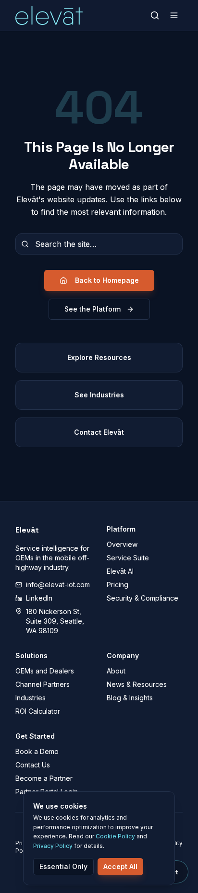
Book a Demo (37, 751)
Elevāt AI (120, 571)
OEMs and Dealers (44, 671)
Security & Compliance (142, 598)
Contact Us (32, 765)
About (116, 671)
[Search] (154, 15)
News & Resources (137, 684)
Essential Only (63, 866)
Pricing (117, 584)
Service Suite (128, 558)
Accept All (120, 866)
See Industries (99, 395)
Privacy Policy (53, 845)
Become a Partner (44, 778)
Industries (30, 698)
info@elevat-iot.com (58, 584)
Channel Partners (42, 684)
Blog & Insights (130, 698)
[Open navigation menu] (174, 15)
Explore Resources (99, 357)
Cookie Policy (115, 836)
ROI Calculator (37, 711)
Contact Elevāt (99, 432)
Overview (122, 544)
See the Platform (92, 309)
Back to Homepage (107, 280)
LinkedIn (39, 598)
